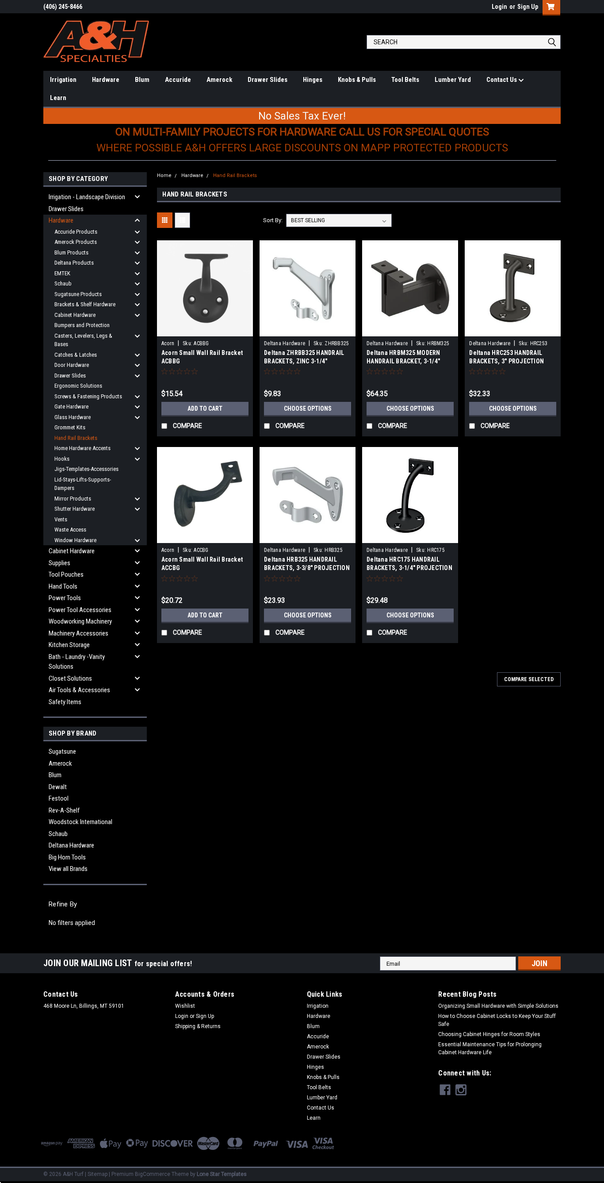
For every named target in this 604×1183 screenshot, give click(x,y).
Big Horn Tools (67, 857)
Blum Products (71, 252)
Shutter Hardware (74, 508)
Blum (142, 80)
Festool (59, 798)
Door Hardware (71, 365)
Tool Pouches (66, 574)
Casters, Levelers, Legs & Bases (83, 340)
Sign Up (527, 6)
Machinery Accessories (78, 633)
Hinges (312, 80)
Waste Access (70, 529)
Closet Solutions (70, 678)
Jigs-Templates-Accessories (86, 469)
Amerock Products (75, 242)
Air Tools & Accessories (79, 690)
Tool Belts (405, 80)
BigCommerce (152, 1174)
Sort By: (273, 220)
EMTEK (62, 273)
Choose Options (308, 408)
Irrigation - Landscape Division (87, 197)
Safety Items (65, 702)
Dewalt (58, 787)
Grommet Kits (69, 427)
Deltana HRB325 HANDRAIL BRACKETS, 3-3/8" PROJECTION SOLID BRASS (307, 568)
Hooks (61, 458)
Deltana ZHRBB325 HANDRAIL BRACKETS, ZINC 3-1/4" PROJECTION (304, 361)
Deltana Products (74, 262)
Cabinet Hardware (75, 315)
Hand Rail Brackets (75, 438)
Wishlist (185, 1006)
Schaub (63, 283)
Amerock (219, 80)
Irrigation (63, 80)
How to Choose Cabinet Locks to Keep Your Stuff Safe (497, 1020)
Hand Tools (63, 586)
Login (499, 6)
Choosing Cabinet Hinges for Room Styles (489, 1034)
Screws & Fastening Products (88, 396)
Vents (60, 519)
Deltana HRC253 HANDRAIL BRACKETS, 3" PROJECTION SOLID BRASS (506, 361)
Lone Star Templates (222, 1174)
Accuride (178, 80)
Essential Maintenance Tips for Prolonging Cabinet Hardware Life (490, 1048)
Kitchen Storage (69, 645)
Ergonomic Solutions (78, 385)
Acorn (167, 343)
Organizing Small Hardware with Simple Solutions (498, 1006)
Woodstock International (80, 822)
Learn (58, 98)
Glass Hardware (72, 417)
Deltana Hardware (71, 845)
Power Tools (65, 598)
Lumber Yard (453, 80)
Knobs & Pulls (357, 80)
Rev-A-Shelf (64, 810)
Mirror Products (72, 498)
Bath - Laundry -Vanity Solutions (77, 662)
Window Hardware (75, 540)
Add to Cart (204, 408)
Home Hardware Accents (82, 448)
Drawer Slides (267, 80)
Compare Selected (529, 679)
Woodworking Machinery (80, 621)
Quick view (204, 329)
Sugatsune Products (78, 294)
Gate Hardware (71, 406)
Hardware (105, 80)
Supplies (59, 563)
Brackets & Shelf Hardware (84, 304)
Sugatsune (62, 751)
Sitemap (97, 1174)
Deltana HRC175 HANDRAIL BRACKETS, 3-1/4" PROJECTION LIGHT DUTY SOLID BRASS (409, 568)
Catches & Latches (75, 354)
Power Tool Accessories (80, 610)
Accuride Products (75, 231)
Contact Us (502, 80)
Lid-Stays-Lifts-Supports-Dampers (82, 484)
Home (164, 175)
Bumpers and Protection (82, 325)
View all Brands (68, 869)
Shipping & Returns (198, 1026)
